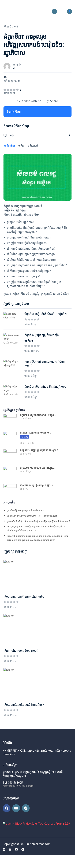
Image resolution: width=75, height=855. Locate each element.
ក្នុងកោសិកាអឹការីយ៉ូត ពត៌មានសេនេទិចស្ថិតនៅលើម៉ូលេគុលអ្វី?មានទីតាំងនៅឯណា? (38, 521)
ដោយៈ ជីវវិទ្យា (30, 324)
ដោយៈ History (31, 350)
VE (14, 68)
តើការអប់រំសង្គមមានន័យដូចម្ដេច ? (21, 651)
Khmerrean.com (40, 844)
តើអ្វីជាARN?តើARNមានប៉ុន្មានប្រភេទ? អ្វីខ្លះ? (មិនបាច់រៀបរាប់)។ (32, 515)
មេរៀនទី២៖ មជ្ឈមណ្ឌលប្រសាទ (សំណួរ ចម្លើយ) (45, 363)
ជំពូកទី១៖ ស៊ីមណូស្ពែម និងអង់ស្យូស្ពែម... (45, 386)
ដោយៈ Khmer (10, 607)
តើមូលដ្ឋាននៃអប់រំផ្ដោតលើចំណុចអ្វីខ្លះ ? (23, 705)
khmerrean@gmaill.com (18, 786)
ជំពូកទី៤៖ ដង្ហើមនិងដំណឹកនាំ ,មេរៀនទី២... (46, 314)
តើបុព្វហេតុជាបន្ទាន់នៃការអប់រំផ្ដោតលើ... (23, 596)
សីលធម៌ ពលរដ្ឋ (10, 26)
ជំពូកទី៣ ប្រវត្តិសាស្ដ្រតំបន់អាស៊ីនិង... (43, 335)
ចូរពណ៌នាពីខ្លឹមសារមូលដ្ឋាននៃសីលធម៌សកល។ (25, 510)
